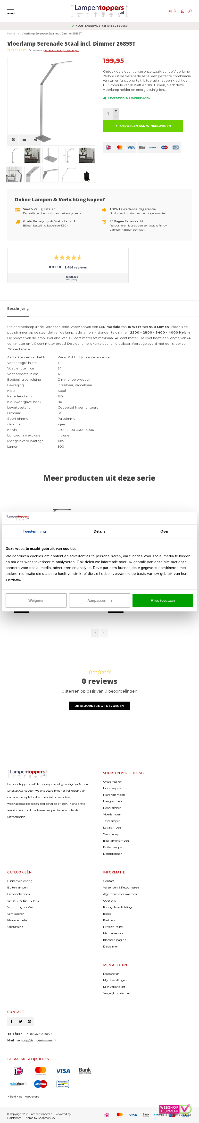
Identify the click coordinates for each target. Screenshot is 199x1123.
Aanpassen (96, 600)
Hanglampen (112, 801)
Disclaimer (110, 946)
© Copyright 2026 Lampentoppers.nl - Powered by (39, 1114)
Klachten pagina (114, 940)
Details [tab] (100, 531)
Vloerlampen (112, 814)
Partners (109, 920)
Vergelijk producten (116, 993)
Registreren (111, 973)
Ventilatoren (15, 913)
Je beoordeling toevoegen (99, 706)
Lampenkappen (18, 894)
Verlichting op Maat (21, 907)
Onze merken (113, 781)
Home (11, 33)
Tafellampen (112, 821)
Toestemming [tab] (34, 531)
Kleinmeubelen (17, 920)
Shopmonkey (46, 1118)
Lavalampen (112, 827)
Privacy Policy (113, 927)
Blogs (107, 913)
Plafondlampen (114, 794)
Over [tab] (164, 531)
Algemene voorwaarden (120, 894)
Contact (109, 881)
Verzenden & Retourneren (121, 887)
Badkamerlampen (116, 840)
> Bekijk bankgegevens (23, 1096)
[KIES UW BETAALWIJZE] (108, 147)
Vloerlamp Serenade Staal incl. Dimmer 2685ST (52, 33)
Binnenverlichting (20, 881)
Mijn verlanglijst (114, 987)
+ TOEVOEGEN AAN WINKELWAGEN (143, 126)
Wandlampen (112, 834)
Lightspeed (14, 1118)
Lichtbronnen (112, 853)
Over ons (109, 900)
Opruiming (15, 927)
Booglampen (112, 808)
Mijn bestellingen (115, 980)
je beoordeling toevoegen (62, 50)
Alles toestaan (163, 600)
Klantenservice (113, 933)
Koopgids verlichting (117, 907)
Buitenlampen (113, 847)
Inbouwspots (112, 788)
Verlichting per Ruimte (23, 900)
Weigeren (36, 600)
